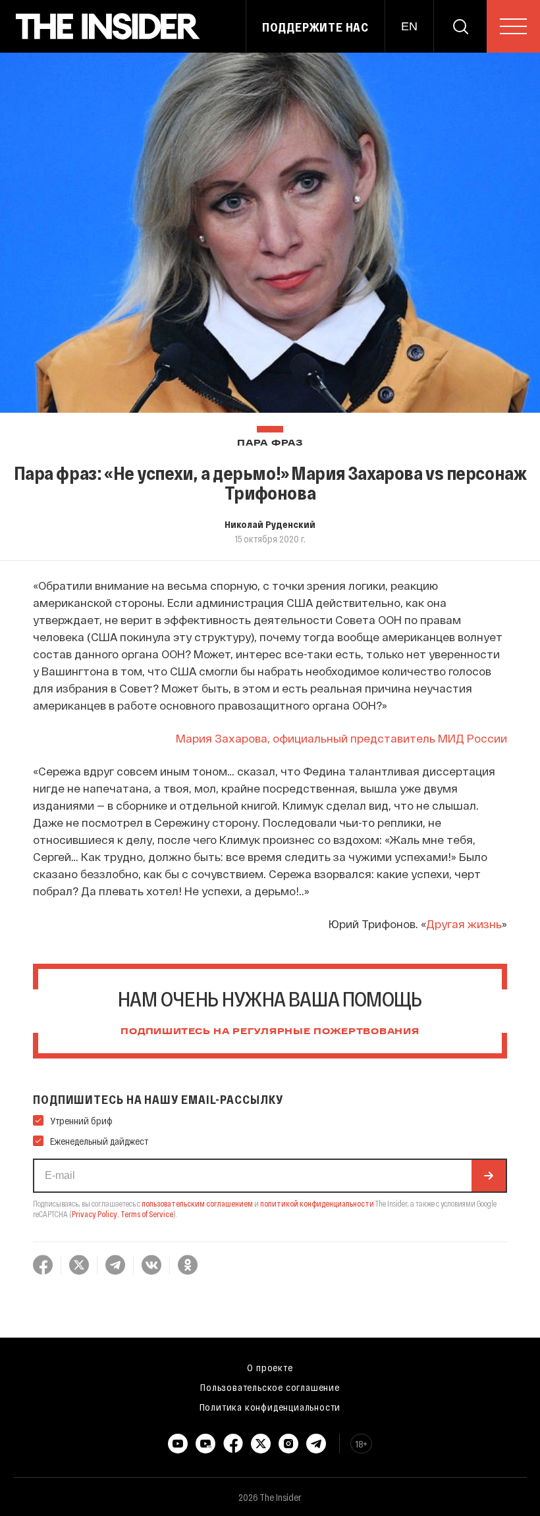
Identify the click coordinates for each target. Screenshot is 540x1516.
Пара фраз (269, 443)
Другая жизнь (464, 923)
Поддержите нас (315, 27)
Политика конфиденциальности (270, 1407)
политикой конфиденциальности (317, 1203)
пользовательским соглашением (197, 1203)
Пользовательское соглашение (270, 1387)
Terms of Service (147, 1213)
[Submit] (489, 1175)
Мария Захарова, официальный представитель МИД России (341, 738)
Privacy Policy (94, 1213)
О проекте (269, 1367)
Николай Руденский (270, 524)
